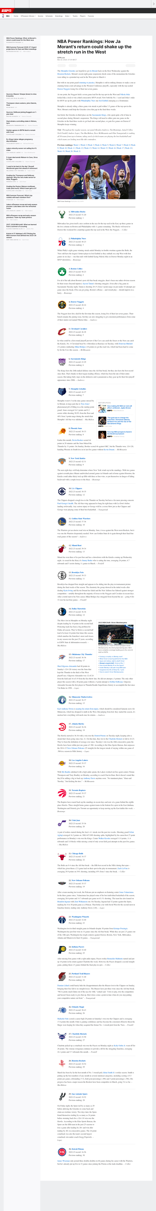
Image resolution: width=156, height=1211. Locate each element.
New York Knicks (78, 458)
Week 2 (84, 145)
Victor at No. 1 (112, 663)
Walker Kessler (104, 838)
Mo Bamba (66, 772)
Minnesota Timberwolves (82, 696)
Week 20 (69, 151)
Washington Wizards (80, 916)
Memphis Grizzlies (68, 70)
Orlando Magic (78, 1006)
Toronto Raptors (79, 790)
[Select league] (7, 4)
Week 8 (127, 145)
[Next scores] (153, 4)
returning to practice (87, 82)
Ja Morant (94, 70)
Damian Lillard (63, 985)
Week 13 (87, 148)
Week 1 (76, 145)
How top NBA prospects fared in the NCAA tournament (119, 433)
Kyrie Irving (68, 590)
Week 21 (77, 151)
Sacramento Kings (99, 115)
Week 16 (112, 148)
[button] (148, 10)
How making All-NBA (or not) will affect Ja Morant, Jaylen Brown (119, 407)
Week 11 (71, 148)
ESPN (6, 10)
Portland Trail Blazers (81, 973)
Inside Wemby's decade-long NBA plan (113, 667)
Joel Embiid (103, 100)
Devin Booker (77, 440)
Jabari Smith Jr (108, 1072)
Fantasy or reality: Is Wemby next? (111, 656)
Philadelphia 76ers (88, 100)
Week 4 (98, 145)
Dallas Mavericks (79, 608)
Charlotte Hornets (115, 738)
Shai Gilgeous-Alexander (67, 666)
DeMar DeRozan (116, 681)
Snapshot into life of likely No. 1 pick (112, 670)
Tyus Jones (85, 403)
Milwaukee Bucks (78, 211)
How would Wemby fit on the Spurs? (112, 665)
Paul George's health (65, 503)
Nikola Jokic (125, 94)
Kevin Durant (109, 449)
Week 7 (119, 145)
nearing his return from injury (87, 708)
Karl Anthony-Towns (65, 708)
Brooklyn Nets (78, 572)
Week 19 (60, 151)
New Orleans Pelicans (75, 748)
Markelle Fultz (63, 1018)
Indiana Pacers (78, 946)
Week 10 (63, 148)
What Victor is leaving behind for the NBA (113, 659)
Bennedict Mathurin (115, 958)
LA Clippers (77, 488)
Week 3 (91, 145)
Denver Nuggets (63, 89)
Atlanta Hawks (78, 723)
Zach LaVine (122, 868)
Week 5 (105, 145)
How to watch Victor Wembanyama (111, 672)
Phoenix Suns (76, 428)
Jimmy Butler (87, 560)
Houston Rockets (64, 74)
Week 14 (95, 148)
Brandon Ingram (63, 901)
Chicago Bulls (77, 853)
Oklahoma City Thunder (82, 654)
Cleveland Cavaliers (79, 328)
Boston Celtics (76, 268)
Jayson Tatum (88, 283)
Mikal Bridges (80, 346)
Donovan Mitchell (125, 343)
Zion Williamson (80, 901)
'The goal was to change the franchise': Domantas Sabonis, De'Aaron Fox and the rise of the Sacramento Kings (119, 420)
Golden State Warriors (81, 518)
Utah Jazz (76, 820)
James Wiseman (63, 1160)
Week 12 (79, 148)
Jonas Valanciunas (126, 892)
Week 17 (120, 148)
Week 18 (128, 148)
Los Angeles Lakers (80, 760)
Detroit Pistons (100, 735)
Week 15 (104, 148)
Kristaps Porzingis (120, 928)
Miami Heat (76, 545)
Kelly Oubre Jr (119, 1045)
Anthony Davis (89, 778)
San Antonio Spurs (79, 1093)
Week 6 (112, 145)
